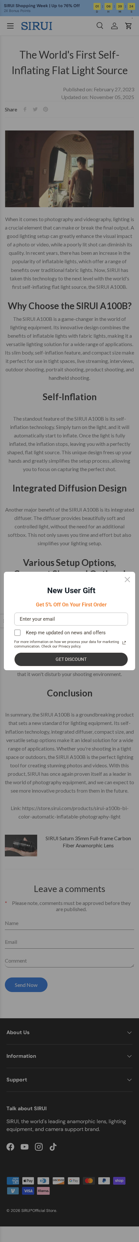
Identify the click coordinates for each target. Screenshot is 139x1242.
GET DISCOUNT (71, 659)
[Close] (127, 579)
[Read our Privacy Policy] (124, 643)
